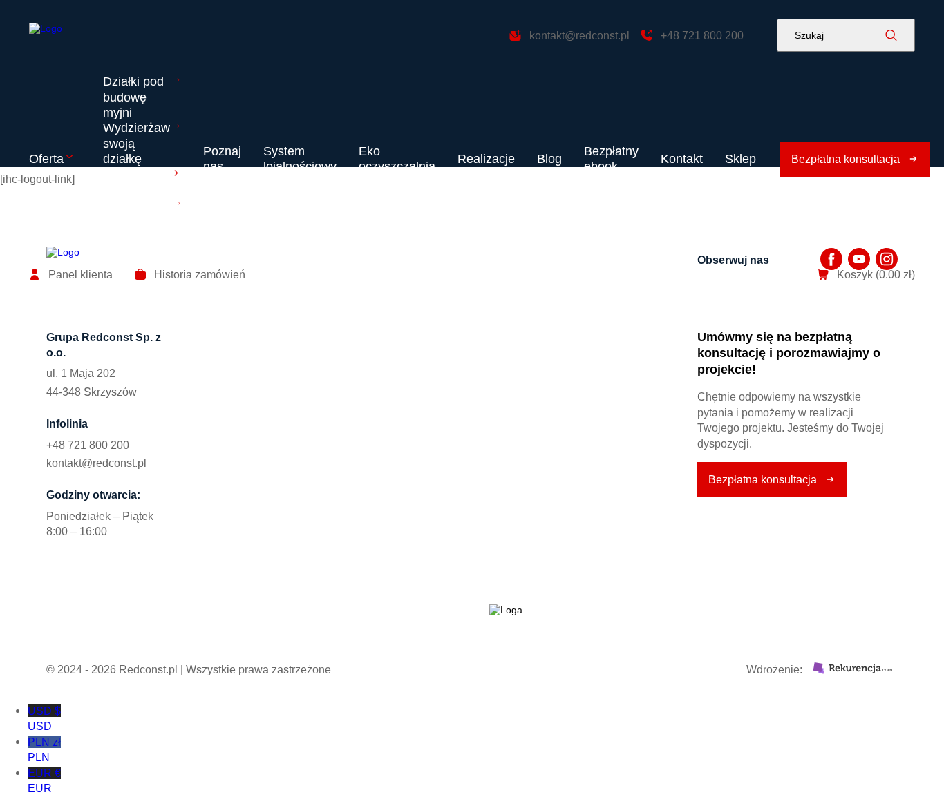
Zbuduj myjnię (122, 182)
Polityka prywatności (96, 624)
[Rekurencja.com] (853, 668)
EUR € (44, 780)
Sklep (740, 159)
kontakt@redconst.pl (96, 463)
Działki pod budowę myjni (133, 97)
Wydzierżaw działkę (312, 389)
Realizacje (486, 159)
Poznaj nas (222, 158)
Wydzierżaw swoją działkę (136, 143)
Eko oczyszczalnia (397, 158)
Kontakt (682, 159)
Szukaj (809, 35)
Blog (549, 159)
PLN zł (44, 749)
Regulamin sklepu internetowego (250, 624)
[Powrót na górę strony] (81, 35)
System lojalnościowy (300, 158)
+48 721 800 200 (87, 445)
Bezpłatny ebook (611, 158)
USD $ (44, 718)
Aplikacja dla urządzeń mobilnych (138, 220)
